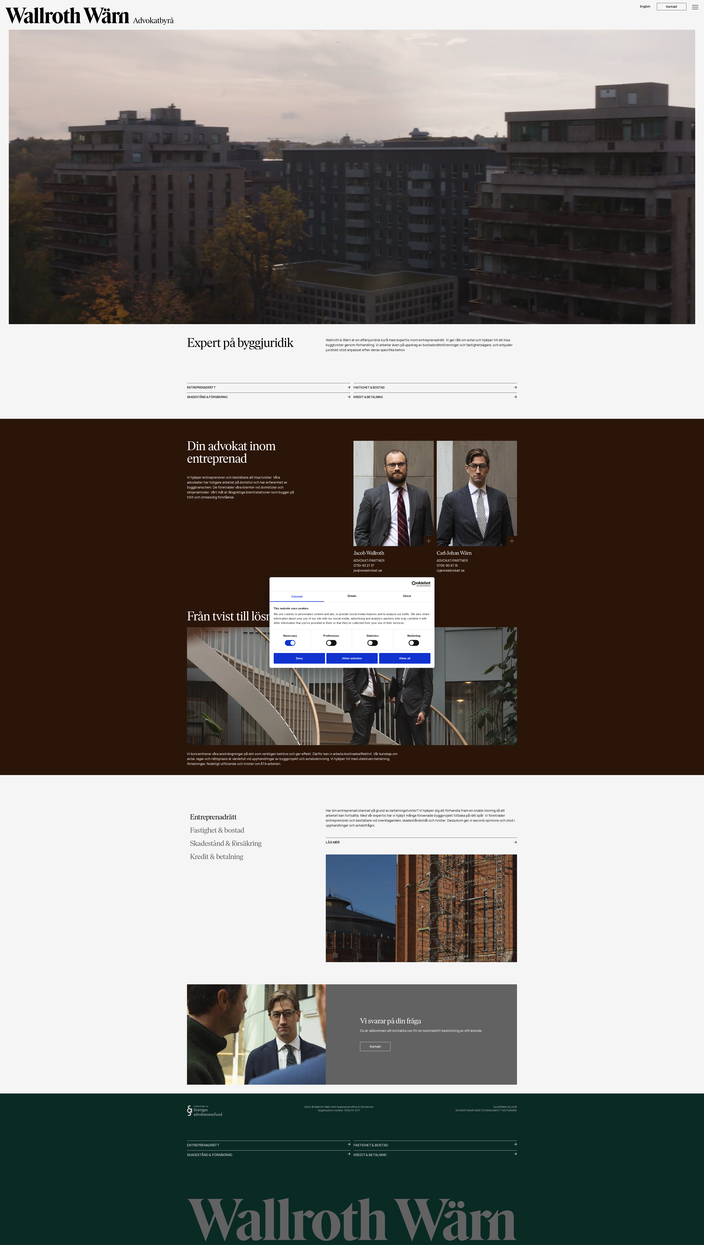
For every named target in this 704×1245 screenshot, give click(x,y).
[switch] (331, 643)
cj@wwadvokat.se (451, 570)
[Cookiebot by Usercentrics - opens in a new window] (414, 584)
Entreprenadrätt (201, 387)
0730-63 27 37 (363, 565)
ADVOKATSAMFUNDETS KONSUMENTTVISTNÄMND (486, 1110)
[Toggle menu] (695, 7)
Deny (299, 658)
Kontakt (671, 7)
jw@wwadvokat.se (367, 570)
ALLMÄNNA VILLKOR (505, 1107)
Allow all (404, 658)
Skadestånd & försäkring (207, 397)
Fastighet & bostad (369, 387)
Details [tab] (352, 595)
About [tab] (407, 595)
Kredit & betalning (368, 397)
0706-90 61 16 (447, 565)
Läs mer (333, 842)
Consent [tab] (297, 596)
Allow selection (352, 658)
